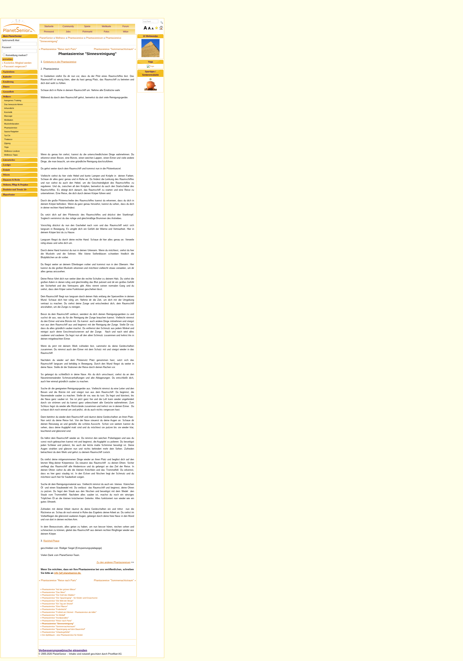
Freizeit (6, 170)
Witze (125, 31)
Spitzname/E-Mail (10, 40)
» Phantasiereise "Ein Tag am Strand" (56, 604)
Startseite (49, 26)
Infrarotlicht (9, 108)
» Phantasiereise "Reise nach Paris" (56, 621)
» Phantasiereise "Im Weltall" (52, 615)
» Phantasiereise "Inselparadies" (54, 618)
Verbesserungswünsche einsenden (63, 650)
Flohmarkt (87, 31)
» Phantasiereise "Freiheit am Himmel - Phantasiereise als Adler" (68, 612)
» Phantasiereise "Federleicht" (53, 609)
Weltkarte (106, 26)
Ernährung (8, 81)
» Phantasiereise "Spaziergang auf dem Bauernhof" (62, 629)
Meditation (8, 120)
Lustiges (7, 165)
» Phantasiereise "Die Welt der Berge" (56, 601)
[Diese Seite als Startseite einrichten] (161, 28)
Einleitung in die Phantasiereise (59, 61)
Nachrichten (8, 72)
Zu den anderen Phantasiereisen (113, 562)
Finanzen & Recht (11, 180)
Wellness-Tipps (11, 155)
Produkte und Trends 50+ (15, 189)
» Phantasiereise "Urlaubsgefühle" (55, 632)
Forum (125, 26)
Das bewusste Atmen (13, 104)
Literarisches (9, 160)
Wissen (6, 174)
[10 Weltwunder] (150, 57)
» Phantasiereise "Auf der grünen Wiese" (58, 589)
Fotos (106, 31)
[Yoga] (150, 66)
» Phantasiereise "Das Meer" (53, 592)
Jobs (68, 31)
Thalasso (8, 139)
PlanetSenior (9, 194)
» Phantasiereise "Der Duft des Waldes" (57, 595)
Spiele (87, 26)
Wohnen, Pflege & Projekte (15, 184)
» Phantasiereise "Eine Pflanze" (54, 606)
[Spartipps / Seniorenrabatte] (150, 90)
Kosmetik (8, 112)
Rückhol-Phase (51, 540)
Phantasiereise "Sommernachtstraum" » (115, 49)
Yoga (6, 147)
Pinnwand (49, 31)
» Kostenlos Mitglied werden (16, 63)
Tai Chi (7, 135)
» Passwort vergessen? (14, 66)
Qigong (7, 143)
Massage (8, 116)
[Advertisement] (82, 8)
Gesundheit (8, 91)
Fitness (6, 86)
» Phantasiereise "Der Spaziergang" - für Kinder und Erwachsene (68, 598)
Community (68, 26)
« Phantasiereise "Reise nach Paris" (58, 49)
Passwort (6, 47)
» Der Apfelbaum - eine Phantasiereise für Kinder (61, 635)
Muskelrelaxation (11, 124)
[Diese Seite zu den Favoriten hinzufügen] (156, 28)
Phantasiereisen (94, 38)
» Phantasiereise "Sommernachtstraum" (57, 626)
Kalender (7, 76)
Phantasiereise (10, 128)
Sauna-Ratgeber (11, 131)
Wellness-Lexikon (12, 151)
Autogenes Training (12, 100)
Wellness (7, 96)
